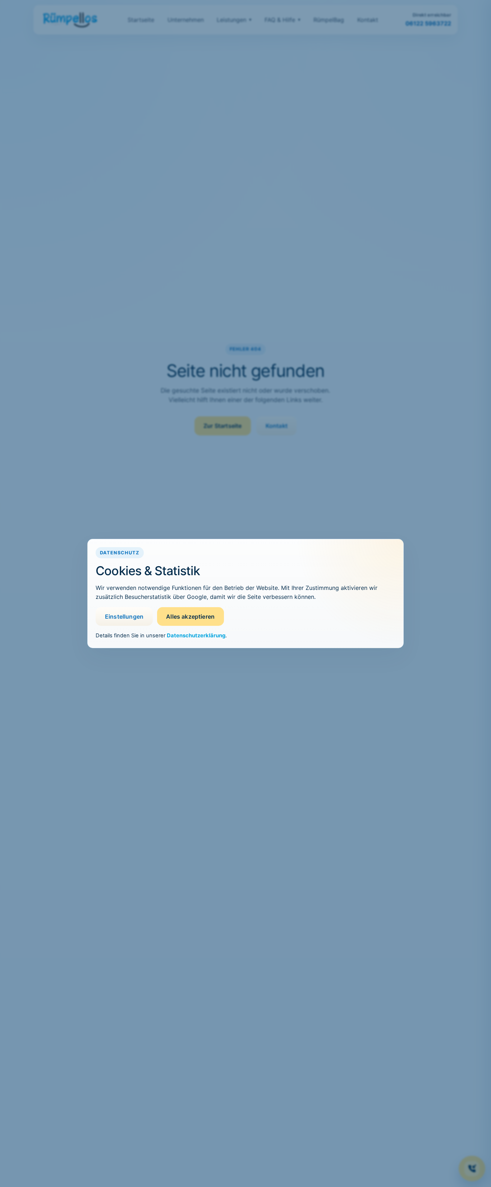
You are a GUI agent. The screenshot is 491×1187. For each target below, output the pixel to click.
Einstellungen (124, 616)
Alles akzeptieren (190, 616)
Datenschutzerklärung (196, 635)
